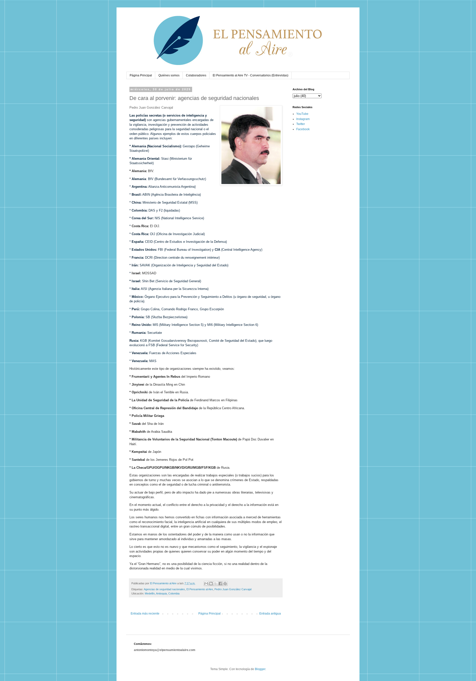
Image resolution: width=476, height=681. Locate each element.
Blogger (260, 669)
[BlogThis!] (210, 583)
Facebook (303, 129)
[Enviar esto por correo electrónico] (206, 583)
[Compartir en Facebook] (220, 583)
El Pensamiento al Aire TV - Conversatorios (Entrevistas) (250, 75)
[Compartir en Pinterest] (225, 583)
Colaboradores (196, 75)
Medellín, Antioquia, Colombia (162, 593)
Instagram (303, 119)
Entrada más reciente (145, 613)
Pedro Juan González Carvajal (232, 589)
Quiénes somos (168, 75)
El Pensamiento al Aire (199, 589)
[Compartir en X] (215, 583)
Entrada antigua (270, 613)
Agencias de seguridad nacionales (164, 589)
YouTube (302, 114)
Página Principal (141, 75)
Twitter (300, 124)
